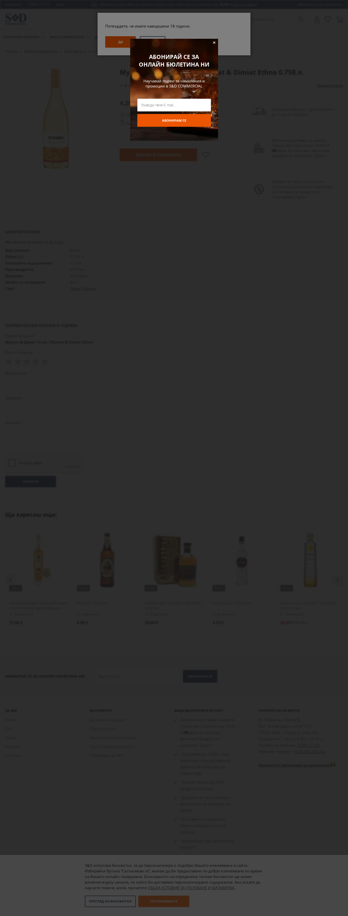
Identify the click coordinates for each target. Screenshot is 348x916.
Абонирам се (174, 120)
